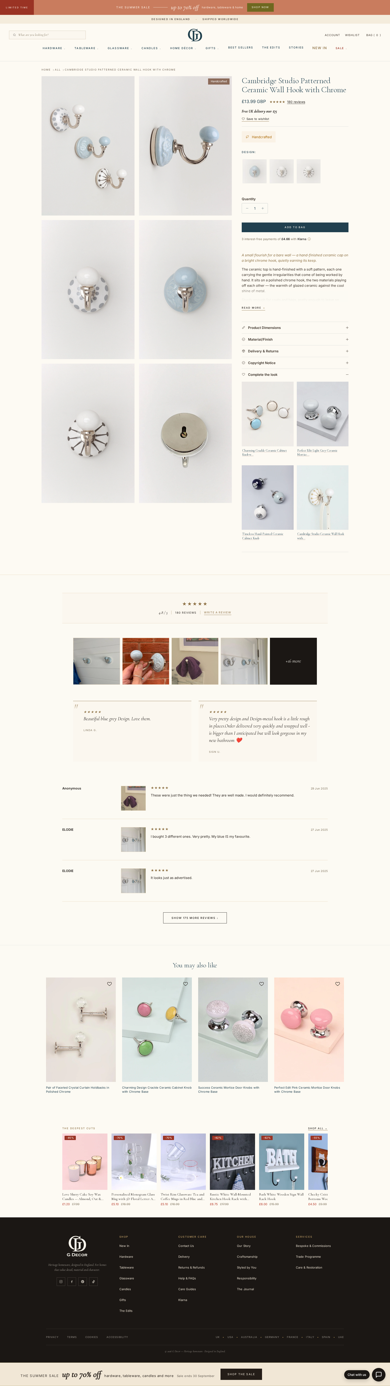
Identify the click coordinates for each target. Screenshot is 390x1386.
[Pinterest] (82, 1281)
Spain (326, 1337)
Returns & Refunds (191, 1267)
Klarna (182, 1300)
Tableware (84, 48)
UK (218, 1337)
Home (46, 69)
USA (230, 1337)
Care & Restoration (309, 1267)
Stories (296, 47)
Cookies (91, 1337)
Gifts (211, 48)
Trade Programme (308, 1256)
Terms (72, 1337)
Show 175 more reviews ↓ (195, 918)
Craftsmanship (247, 1256)
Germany (272, 1337)
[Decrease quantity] (246, 208)
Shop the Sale (241, 1374)
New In (319, 48)
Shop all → (318, 1128)
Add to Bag (295, 227)
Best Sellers (240, 47)
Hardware (52, 48)
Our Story (244, 1246)
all (58, 69)
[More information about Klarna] (309, 239)
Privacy (52, 1337)
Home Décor (181, 48)
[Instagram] (61, 1281)
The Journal (245, 1289)
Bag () (373, 35)
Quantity (249, 199)
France (293, 1337)
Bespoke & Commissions (313, 1246)
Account (332, 35)
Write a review (217, 612)
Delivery (184, 1256)
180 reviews (296, 101)
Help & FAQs (187, 1278)
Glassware (118, 48)
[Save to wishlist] (109, 983)
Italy (310, 1337)
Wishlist (352, 35)
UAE (341, 1337)
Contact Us (186, 1246)
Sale (340, 48)
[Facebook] (71, 1281)
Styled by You (246, 1267)
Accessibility (117, 1337)
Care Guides (187, 1289)
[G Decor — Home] (195, 35)
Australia (249, 1337)
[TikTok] (93, 1281)
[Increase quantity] (264, 208)
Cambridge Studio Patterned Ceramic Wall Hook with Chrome (120, 69)
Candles (150, 48)
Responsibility (246, 1278)
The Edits (271, 47)
